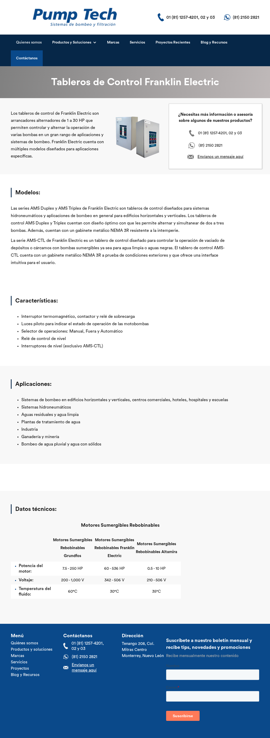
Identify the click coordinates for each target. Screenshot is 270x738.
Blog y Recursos (214, 42)
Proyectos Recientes (173, 42)
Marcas (113, 42)
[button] (74, 42)
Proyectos (20, 668)
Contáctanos (26, 58)
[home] (75, 17)
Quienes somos (29, 42)
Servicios (137, 42)
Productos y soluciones (31, 649)
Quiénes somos (24, 643)
